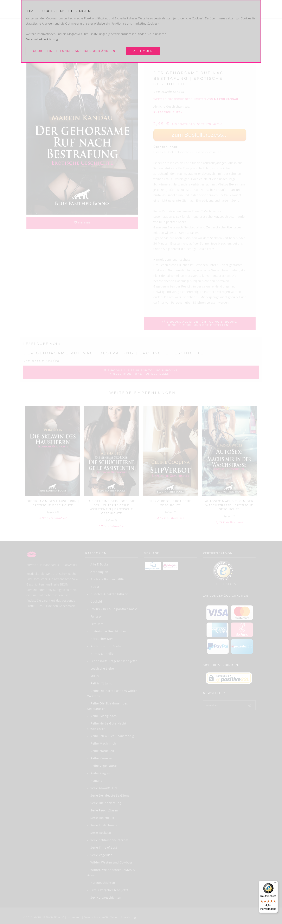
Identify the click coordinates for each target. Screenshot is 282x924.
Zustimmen (143, 50)
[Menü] (275, 883)
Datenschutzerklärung (42, 39)
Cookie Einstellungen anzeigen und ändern (74, 50)
